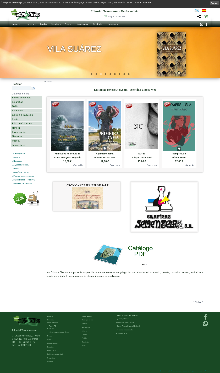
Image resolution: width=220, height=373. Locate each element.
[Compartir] (198, 17)
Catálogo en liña (87, 320)
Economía (17, 110)
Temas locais (19, 145)
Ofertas (84, 323)
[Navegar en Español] (205, 11)
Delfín (15, 106)
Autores (16, 157)
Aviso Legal (51, 350)
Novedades (86, 327)
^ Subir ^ (198, 302)
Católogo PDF (122, 333)
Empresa (29, 24)
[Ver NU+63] (141, 125)
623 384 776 (116, 16)
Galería (49, 339)
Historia (16, 127)
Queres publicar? (123, 319)
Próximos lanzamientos (125, 330)
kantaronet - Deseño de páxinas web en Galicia (192, 371)
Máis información (143, 2)
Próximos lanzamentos (22, 184)
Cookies (50, 361)
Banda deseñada (21, 97)
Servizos (112, 24)
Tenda (43, 24)
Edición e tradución (22, 114)
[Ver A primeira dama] (105, 125)
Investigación (19, 132)
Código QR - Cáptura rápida (59, 332)
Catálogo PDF (19, 153)
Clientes (55, 24)
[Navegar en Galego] (197, 11)
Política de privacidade (55, 354)
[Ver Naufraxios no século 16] (67, 125)
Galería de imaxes (21, 172)
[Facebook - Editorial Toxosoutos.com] (207, 25)
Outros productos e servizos (127, 315)
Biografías (17, 101)
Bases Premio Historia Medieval (128, 326)
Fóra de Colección (22, 123)
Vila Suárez (74, 49)
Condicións (82, 24)
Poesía (16, 140)
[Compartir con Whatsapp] (201, 25)
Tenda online (87, 316)
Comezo (16, 24)
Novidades (17, 161)
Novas (16, 169)
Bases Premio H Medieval (24, 180)
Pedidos (84, 338)
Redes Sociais (52, 343)
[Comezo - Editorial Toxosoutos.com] (25, 15)
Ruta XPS (52, 326)
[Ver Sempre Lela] (179, 125)
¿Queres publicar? (21, 165)
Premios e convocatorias (23, 176)
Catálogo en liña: (21, 93)
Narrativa (17, 136)
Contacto (97, 24)
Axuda (68, 24)
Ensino (15, 119)
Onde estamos (52, 323)
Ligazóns (50, 347)
